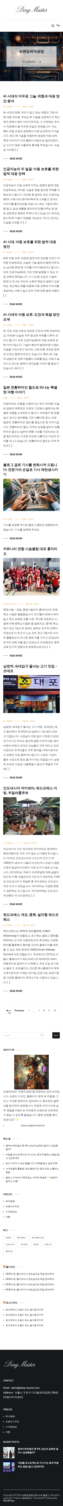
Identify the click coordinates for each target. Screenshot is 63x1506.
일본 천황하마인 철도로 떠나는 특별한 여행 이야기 (30, 390)
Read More (16, 158)
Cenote (25, 1498)
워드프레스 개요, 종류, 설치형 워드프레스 (31, 917)
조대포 (36, 1244)
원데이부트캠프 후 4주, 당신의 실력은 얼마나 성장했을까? (32, 1147)
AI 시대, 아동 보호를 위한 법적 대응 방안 (29, 244)
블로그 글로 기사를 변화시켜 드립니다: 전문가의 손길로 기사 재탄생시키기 (30, 469)
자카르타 (24, 1244)
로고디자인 (11, 1303)
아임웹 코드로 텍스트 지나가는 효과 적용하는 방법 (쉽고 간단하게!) (33, 1156)
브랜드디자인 (9, 604)
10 (55, 1010)
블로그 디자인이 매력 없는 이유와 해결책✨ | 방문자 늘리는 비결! (32, 1179)
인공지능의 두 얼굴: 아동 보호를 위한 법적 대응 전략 (31, 171)
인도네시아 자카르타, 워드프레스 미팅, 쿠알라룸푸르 (30, 791)
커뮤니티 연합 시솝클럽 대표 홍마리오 (30, 551)
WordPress (8, 1500)
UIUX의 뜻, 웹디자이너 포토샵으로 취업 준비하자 (30, 1274)
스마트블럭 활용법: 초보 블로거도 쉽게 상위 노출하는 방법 (32, 1170)
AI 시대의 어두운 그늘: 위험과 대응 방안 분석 (31, 99)
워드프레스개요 (38, 1238)
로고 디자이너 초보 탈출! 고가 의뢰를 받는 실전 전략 (32, 1163)
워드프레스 (21, 1238)
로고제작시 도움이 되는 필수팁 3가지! (24, 1309)
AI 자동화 (7, 107)
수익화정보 (8, 843)
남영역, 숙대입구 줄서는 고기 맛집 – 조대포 (30, 669)
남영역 (8, 1238)
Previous (19, 1010)
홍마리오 (9, 1251)
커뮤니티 (48, 1244)
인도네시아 (10, 1244)
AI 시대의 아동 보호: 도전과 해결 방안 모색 (31, 317)
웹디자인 (10, 1267)
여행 (5, 398)
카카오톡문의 (29, 62)
